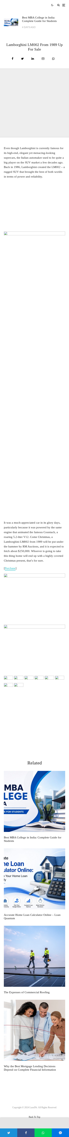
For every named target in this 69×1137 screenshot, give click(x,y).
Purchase (10, 568)
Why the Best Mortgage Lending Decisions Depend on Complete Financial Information (30, 1068)
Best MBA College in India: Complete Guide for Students (39, 19)
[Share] (12, 58)
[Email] (43, 58)
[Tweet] (22, 58)
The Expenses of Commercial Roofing (27, 992)
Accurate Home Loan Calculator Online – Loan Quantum (32, 916)
